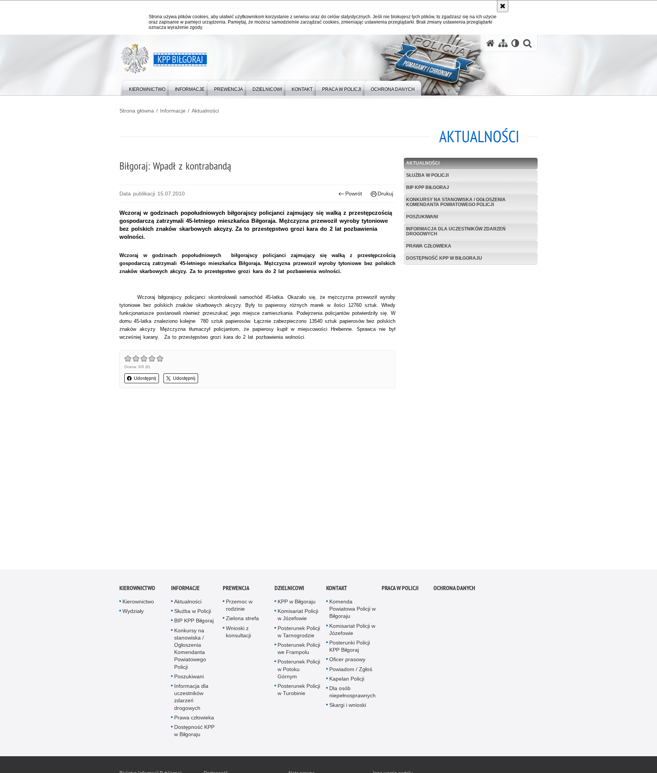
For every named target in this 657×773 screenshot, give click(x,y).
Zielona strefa (242, 620)
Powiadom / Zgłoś (350, 670)
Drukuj (385, 193)
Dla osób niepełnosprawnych (352, 693)
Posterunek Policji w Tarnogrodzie (299, 633)
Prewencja (236, 590)
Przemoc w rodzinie (239, 606)
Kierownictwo (137, 590)
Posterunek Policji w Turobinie (299, 691)
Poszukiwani (422, 216)
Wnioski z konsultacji (238, 633)
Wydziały (133, 613)
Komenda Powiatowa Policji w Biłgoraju (352, 610)
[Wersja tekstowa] (515, 43)
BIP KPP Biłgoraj (427, 187)
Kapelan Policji (346, 680)
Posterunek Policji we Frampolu (299, 650)
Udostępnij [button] (145, 378)
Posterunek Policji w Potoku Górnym (299, 670)
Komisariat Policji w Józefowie (298, 616)
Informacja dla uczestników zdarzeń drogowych (456, 231)
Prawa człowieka (428, 246)
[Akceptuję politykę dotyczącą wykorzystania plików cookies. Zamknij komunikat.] (502, 6)
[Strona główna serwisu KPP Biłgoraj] (490, 43)
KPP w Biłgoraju (297, 603)
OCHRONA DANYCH (454, 590)
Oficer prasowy (347, 661)
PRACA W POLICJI (400, 590)
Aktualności (205, 111)
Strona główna (136, 111)
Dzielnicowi (289, 590)
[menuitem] (147, 87)
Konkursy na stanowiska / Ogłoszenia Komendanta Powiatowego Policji (456, 202)
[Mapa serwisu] (503, 43)
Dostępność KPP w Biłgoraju (444, 258)
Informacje (173, 111)
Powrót (353, 193)
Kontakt (336, 590)
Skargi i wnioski (347, 706)
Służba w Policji (427, 175)
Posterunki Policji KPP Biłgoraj (349, 647)
